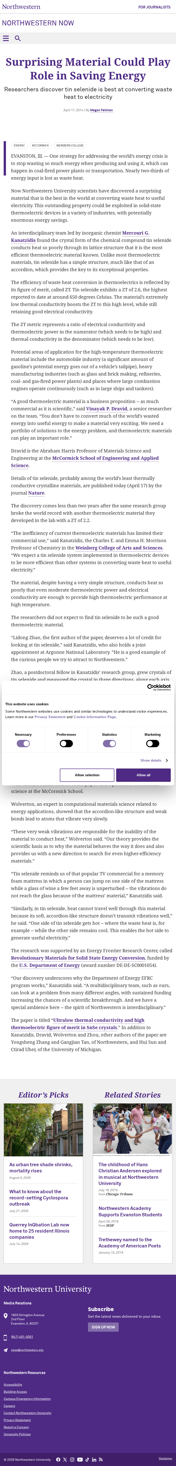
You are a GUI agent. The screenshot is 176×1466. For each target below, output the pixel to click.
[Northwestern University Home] (21, 6)
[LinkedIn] (94, 1459)
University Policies (17, 1434)
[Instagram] (72, 1459)
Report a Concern (16, 1427)
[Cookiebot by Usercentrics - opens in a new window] (151, 687)
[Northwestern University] (88, 1290)
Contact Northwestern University (27, 1413)
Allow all (143, 775)
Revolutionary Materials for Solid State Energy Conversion (78, 958)
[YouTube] (80, 1459)
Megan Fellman (101, 110)
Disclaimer (165, 1458)
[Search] (17, 38)
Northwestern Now (38, 23)
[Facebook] (58, 1459)
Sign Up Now (103, 1327)
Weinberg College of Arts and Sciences (118, 548)
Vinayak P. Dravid (106, 409)
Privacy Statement (17, 1420)
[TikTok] (87, 1459)
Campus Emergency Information (27, 1399)
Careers (9, 1406)
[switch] (66, 743)
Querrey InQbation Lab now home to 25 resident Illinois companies (39, 1231)
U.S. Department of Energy (49, 965)
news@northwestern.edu (27, 1350)
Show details (150, 760)
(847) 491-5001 (22, 1337)
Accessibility (13, 1384)
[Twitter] (65, 1459)
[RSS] (101, 1459)
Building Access (15, 1391)
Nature (36, 493)
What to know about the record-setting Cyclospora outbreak (38, 1198)
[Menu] (5, 38)
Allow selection (87, 775)
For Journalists (154, 7)
